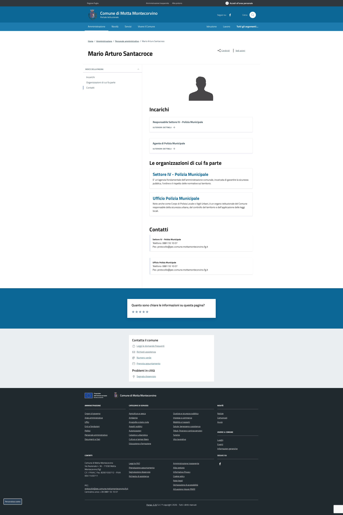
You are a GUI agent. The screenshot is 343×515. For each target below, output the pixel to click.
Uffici (87, 422)
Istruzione (212, 26)
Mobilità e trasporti (181, 422)
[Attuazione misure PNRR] (97, 396)
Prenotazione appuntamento (141, 467)
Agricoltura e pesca (137, 413)
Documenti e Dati (92, 439)
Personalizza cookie (12, 501)
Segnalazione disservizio (139, 472)
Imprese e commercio (182, 417)
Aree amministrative (94, 417)
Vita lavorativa (179, 439)
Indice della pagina (94, 69)
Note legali (178, 480)
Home (90, 41)
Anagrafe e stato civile (139, 422)
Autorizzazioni (135, 430)
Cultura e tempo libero (139, 439)
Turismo (176, 435)
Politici (87, 430)
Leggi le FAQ (134, 463)
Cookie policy (179, 476)
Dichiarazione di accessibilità (185, 484)
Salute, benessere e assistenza (186, 426)
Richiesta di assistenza (139, 476)
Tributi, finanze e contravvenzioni (187, 430)
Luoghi (220, 440)
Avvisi (220, 422)
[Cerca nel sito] (252, 15)
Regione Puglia (92, 3)
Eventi (220, 444)
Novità (115, 26)
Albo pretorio (177, 3)
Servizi (128, 26)
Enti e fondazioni (92, 426)
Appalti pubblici (135, 426)
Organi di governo (92, 413)
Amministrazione (96, 26)
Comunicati (222, 417)
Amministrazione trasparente (157, 3)
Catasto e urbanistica (138, 435)
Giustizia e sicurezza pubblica (185, 413)
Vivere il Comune (146, 26)
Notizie (220, 413)
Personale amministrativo (127, 41)
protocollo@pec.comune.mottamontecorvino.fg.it (106, 488)
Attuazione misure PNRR (184, 489)
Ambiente (133, 417)
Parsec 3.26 (151, 504)
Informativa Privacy (181, 472)
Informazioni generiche (227, 448)
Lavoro (226, 26)
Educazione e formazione (140, 443)
